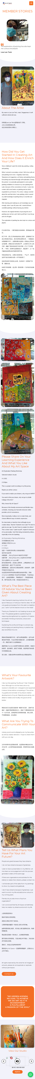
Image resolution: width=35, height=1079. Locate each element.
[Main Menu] (31, 3)
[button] (9, 974)
